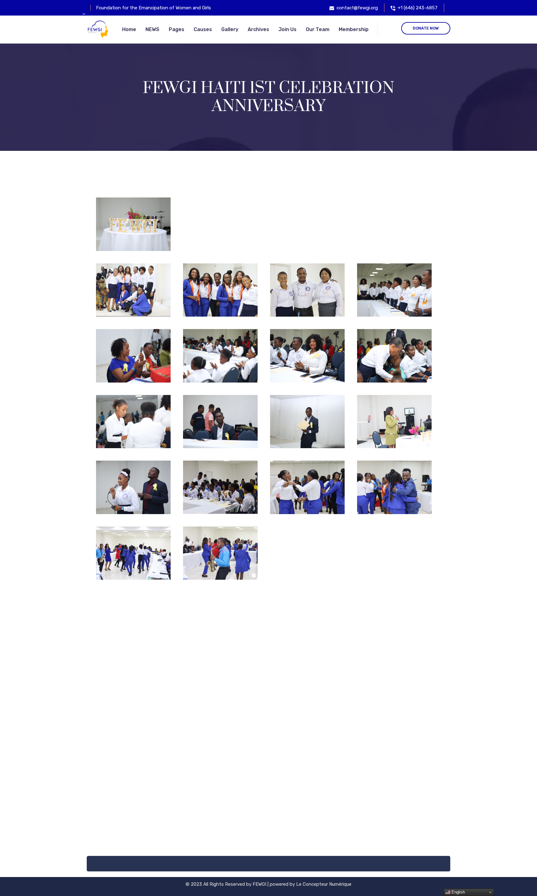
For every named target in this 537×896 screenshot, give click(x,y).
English (457, 892)
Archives (258, 29)
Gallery (229, 29)
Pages (176, 29)
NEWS (152, 29)
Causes (203, 29)
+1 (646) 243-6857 (418, 8)
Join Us (287, 29)
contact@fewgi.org (357, 8)
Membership (354, 29)
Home (129, 29)
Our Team (317, 29)
